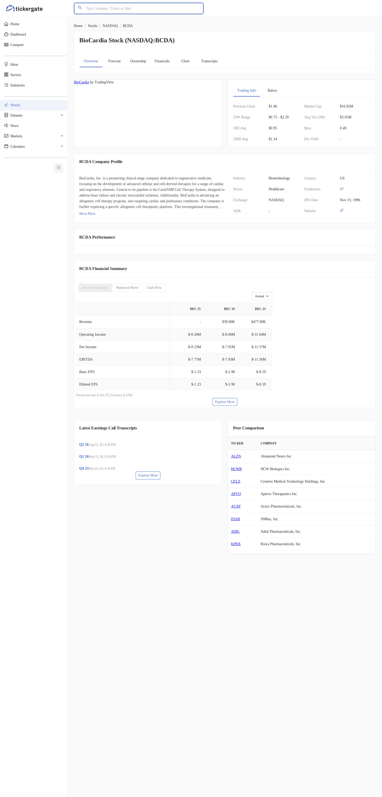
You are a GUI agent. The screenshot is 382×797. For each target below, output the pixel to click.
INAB (235, 519)
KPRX (236, 544)
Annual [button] (259, 296)
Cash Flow (154, 287)
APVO (236, 494)
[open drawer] (58, 168)
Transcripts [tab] (209, 61)
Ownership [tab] (138, 61)
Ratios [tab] (272, 90)
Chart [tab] (185, 61)
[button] (33, 24)
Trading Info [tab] (246, 90)
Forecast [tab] (114, 61)
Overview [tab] (91, 61)
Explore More (225, 402)
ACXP (236, 506)
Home (78, 26)
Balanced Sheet (127, 287)
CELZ (235, 481)
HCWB (236, 469)
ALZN (236, 456)
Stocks (92, 26)
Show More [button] (87, 213)
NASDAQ (110, 26)
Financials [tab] (162, 61)
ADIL (235, 531)
